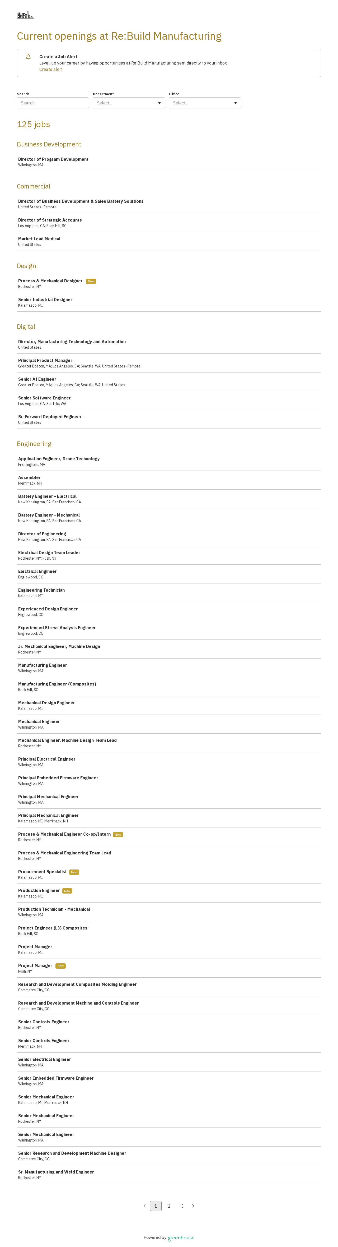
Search (23, 94)
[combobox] (97, 103)
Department (103, 94)
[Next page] (193, 1206)
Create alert (51, 69)
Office (174, 94)
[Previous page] (145, 1206)
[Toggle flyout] (159, 103)
